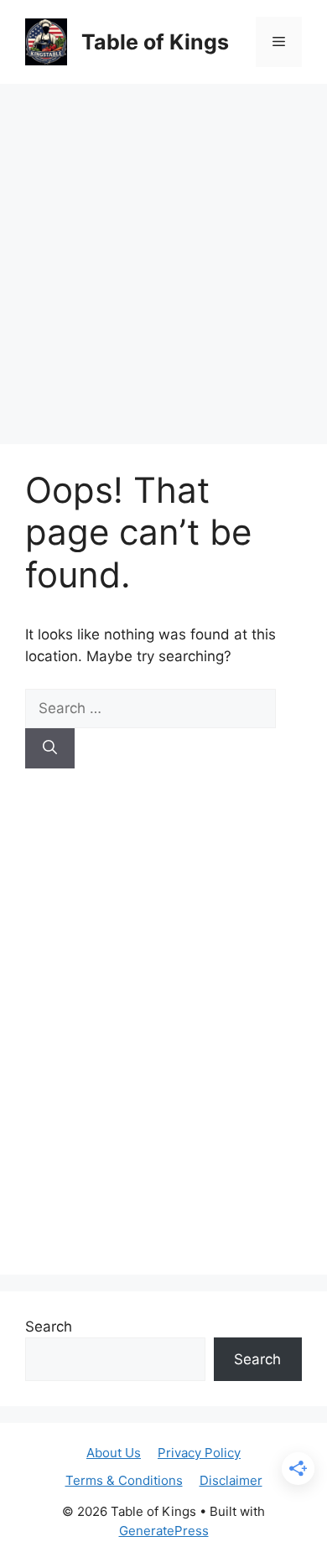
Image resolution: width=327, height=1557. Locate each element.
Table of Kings (155, 41)
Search (48, 1326)
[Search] (50, 748)
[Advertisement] (163, 255)
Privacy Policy (199, 1453)
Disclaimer (231, 1480)
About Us (113, 1453)
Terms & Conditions (124, 1480)
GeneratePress (164, 1531)
